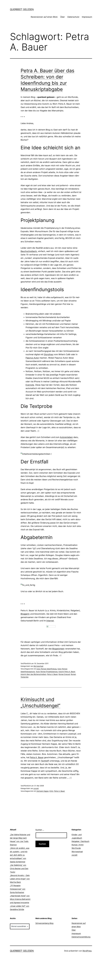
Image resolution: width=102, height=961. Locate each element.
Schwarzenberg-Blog (44, 923)
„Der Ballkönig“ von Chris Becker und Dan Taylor (19, 868)
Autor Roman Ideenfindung (46, 669)
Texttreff (45, 761)
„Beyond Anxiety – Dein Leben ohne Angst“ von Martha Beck (20, 878)
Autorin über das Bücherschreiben (33, 674)
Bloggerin (25, 614)
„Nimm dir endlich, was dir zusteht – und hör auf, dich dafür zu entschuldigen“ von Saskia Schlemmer (19, 855)
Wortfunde (76, 848)
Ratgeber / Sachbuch (80, 841)
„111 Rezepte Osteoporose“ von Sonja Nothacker (17, 888)
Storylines (48, 354)
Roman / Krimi (77, 845)
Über (62, 17)
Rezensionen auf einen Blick (44, 17)
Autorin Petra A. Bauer (66, 672)
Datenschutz (73, 17)
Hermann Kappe (42, 791)
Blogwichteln (58, 649)
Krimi (51, 791)
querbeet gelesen (22, 9)
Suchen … (39, 830)
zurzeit (36, 788)
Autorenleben (66, 437)
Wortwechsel (38, 666)
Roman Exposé (64, 674)
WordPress (87, 951)
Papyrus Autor (32, 358)
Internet (50, 620)
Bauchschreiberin (29, 251)
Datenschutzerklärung (81, 937)
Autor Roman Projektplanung (47, 672)
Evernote (30, 385)
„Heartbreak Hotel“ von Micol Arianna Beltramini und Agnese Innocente (20, 899)
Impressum (87, 17)
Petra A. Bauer (52, 674)
